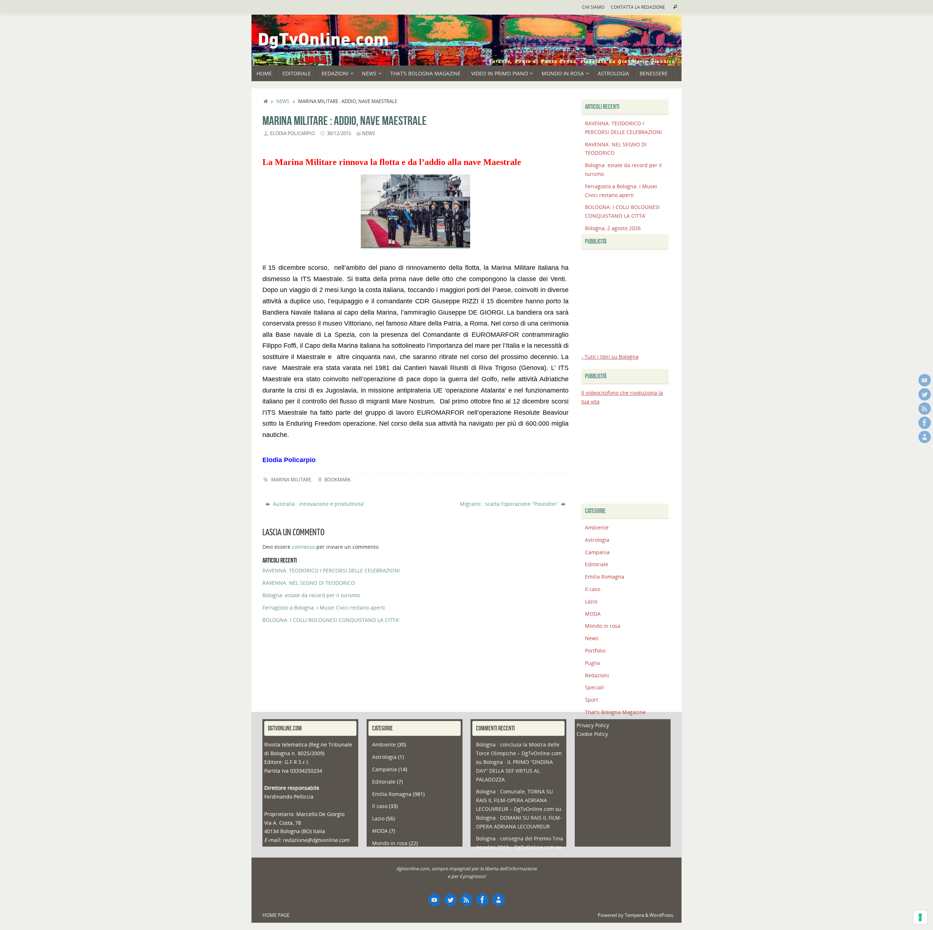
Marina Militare (291, 480)
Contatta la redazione (638, 7)
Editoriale (596, 564)
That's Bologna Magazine (615, 712)
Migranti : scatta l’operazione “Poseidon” (509, 503)
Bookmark (337, 480)
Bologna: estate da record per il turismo (311, 595)
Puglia (592, 662)
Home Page (275, 915)
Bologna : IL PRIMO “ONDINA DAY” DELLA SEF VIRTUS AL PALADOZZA (514, 770)
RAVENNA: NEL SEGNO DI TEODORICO (308, 582)
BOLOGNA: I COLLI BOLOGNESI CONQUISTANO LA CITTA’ (330, 619)
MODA (593, 613)
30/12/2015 (339, 133)
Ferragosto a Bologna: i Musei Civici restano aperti (323, 607)
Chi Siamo (593, 7)
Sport (591, 699)
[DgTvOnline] (924, 380)
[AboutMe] (924, 437)
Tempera (634, 915)
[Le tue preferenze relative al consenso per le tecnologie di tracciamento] (920, 917)
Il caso (592, 589)
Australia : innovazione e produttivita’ (318, 503)
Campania (597, 552)
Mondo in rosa (602, 625)
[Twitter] (924, 394)
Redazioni (597, 675)
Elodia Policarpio (292, 133)
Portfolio (595, 650)
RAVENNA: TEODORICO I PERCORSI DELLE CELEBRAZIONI (331, 570)
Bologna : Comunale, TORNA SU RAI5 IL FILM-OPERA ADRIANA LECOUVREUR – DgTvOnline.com (515, 800)
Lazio (591, 601)
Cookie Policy (592, 733)
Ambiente (597, 527)
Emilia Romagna (604, 576)
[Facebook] (924, 423)
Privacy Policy (593, 725)
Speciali (594, 687)
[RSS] (924, 408)
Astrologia (597, 539)
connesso (303, 546)
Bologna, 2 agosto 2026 (613, 228)
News (282, 101)
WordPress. (661, 915)
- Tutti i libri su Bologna (610, 356)
